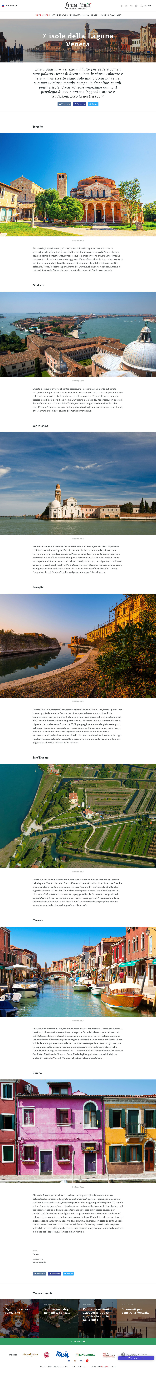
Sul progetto (79, 1367)
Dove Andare (78, 1341)
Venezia (42, 1262)
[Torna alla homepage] (78, 5)
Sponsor (13, 1355)
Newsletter (137, 1358)
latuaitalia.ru (60, 1367)
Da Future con (102, 1367)
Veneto (36, 1254)
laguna (35, 1262)
